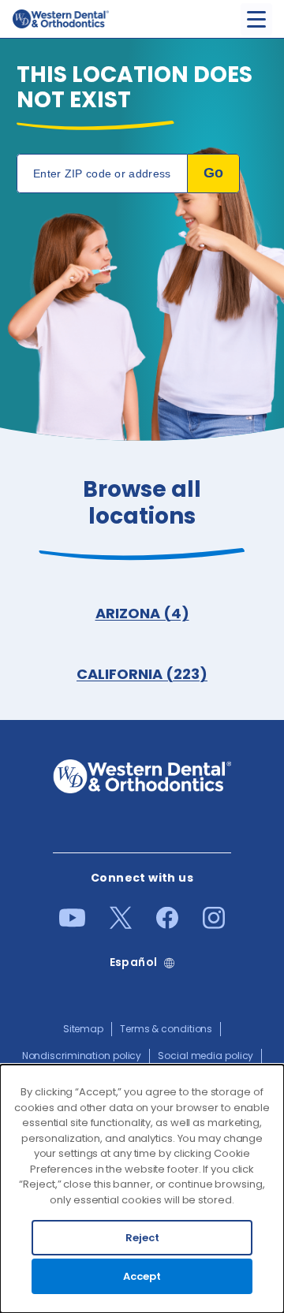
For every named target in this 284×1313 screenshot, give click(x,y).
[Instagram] (214, 925)
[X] (121, 925)
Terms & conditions (166, 1028)
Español (134, 962)
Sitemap (83, 1028)
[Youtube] (72, 923)
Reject (142, 1237)
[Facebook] (167, 925)
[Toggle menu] (256, 19)
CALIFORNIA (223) (142, 674)
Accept (142, 1276)
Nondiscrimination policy (82, 1055)
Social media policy (205, 1055)
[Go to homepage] (61, 18)
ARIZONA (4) (142, 613)
